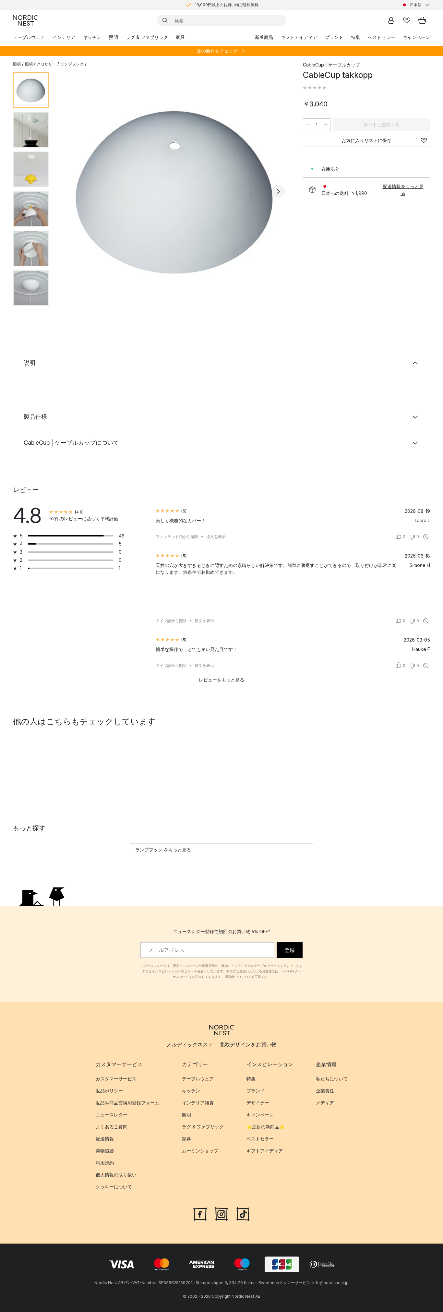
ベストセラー (381, 37)
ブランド (334, 37)
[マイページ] (391, 20)
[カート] (422, 20)
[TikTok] (243, 1213)
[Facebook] (200, 1213)
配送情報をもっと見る (403, 190)
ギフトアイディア (299, 37)
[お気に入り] (406, 20)
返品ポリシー (109, 1090)
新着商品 (264, 37)
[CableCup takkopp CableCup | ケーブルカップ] (174, 190)
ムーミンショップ (200, 1150)
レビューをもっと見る (221, 679)
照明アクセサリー (40, 64)
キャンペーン (416, 37)
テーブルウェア (29, 37)
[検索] (165, 20)
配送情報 (105, 1138)
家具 (180, 37)
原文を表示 (216, 536)
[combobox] (415, 5)
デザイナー (257, 1102)
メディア (325, 1102)
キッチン (92, 37)
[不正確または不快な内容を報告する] (426, 537)
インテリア (64, 37)
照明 (113, 37)
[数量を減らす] (307, 124)
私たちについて (332, 1078)
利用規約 (105, 1162)
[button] (314, 88)
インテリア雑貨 (198, 1102)
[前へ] (70, 191)
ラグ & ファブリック (147, 37)
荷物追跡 (105, 1150)
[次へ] (278, 191)
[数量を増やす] (325, 124)
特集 (355, 37)
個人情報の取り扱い (116, 1174)
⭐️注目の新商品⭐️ (265, 1126)
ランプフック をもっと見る (163, 849)
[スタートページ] (25, 20)
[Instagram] (221, 1213)
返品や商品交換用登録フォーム (127, 1102)
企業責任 (325, 1090)
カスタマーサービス (116, 1078)
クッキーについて (114, 1186)
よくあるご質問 (111, 1126)
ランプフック (72, 64)
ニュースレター (111, 1114)
